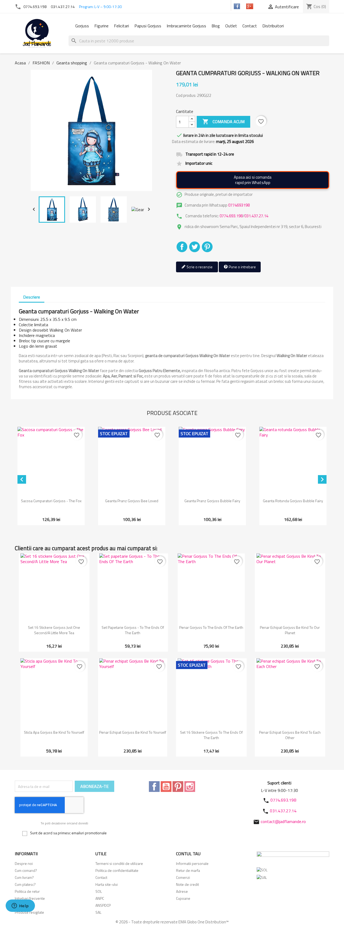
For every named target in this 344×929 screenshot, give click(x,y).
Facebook (154, 786)
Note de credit (187, 884)
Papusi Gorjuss (147, 26)
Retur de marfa (188, 870)
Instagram (189, 786)
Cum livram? (24, 877)
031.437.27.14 (63, 6)
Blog (216, 26)
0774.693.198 (34, 6)
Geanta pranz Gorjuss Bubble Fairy (212, 501)
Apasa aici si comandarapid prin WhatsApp (252, 180)
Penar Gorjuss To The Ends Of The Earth (211, 627)
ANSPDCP (103, 905)
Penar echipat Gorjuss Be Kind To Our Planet (290, 630)
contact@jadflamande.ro (283, 821)
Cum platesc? (25, 884)
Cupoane (183, 898)
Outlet (231, 26)
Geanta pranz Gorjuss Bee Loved (131, 501)
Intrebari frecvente (30, 898)
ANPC (99, 898)
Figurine (101, 26)
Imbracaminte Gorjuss (186, 26)
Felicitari (121, 26)
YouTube (166, 786)
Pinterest (207, 246)
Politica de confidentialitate (116, 870)
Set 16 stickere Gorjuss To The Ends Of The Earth (211, 734)
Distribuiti (182, 246)
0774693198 (239, 205)
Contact (249, 26)
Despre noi (24, 863)
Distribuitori (273, 26)
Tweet (194, 246)
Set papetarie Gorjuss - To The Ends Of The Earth (133, 630)
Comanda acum (223, 121)
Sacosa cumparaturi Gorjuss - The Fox (51, 501)
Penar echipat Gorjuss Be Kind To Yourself (132, 732)
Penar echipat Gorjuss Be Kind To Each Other (290, 734)
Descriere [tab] (31, 297)
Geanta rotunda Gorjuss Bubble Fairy (293, 501)
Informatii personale (192, 863)
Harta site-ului (106, 884)
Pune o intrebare (242, 267)
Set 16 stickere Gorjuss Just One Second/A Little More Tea (54, 630)
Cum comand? (26, 870)
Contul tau (188, 853)
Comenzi (183, 877)
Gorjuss (82, 26)
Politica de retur (27, 891)
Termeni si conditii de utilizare (119, 863)
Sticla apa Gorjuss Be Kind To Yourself (54, 732)
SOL (98, 891)
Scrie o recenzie (199, 267)
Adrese (182, 891)
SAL (98, 912)
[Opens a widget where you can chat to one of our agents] (20, 906)
